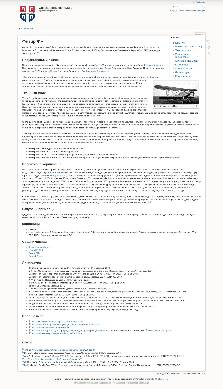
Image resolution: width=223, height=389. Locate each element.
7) (150, 202)
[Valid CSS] (130, 383)
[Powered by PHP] (105, 383)
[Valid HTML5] (118, 383)
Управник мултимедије (195, 11)
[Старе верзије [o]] (208, 42)
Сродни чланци (184, 68)
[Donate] (93, 383)
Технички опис (183, 50)
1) (35, 52)
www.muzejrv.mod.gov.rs (159, 330)
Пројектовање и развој (188, 46)
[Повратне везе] (208, 48)
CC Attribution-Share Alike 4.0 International (150, 379)
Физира (79, 68)
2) (37, 52)
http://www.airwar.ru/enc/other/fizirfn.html (51, 327)
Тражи (203, 6)
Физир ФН (28, 28)
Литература (182, 72)
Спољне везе (183, 76)
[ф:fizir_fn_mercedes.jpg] (176, 92)
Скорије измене (177, 11)
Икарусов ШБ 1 (57, 175)
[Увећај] (197, 106)
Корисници (181, 64)
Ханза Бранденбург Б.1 (40, 247)
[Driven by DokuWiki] (143, 383)
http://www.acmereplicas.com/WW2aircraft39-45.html (57, 333)
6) (29, 187)
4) (179, 157)
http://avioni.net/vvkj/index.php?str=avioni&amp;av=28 (57, 321)
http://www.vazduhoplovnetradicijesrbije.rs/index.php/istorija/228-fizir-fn (65, 324)
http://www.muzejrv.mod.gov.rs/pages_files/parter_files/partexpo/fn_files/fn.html (69, 330)
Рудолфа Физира (152, 65)
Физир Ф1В (34, 253)
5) (59, 184)
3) (38, 52)
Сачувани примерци (187, 60)
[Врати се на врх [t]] (208, 53)
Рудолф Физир (36, 256)
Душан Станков (112, 68)
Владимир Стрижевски (97, 71)
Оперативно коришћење (182, 55)
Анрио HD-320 (176, 175)
